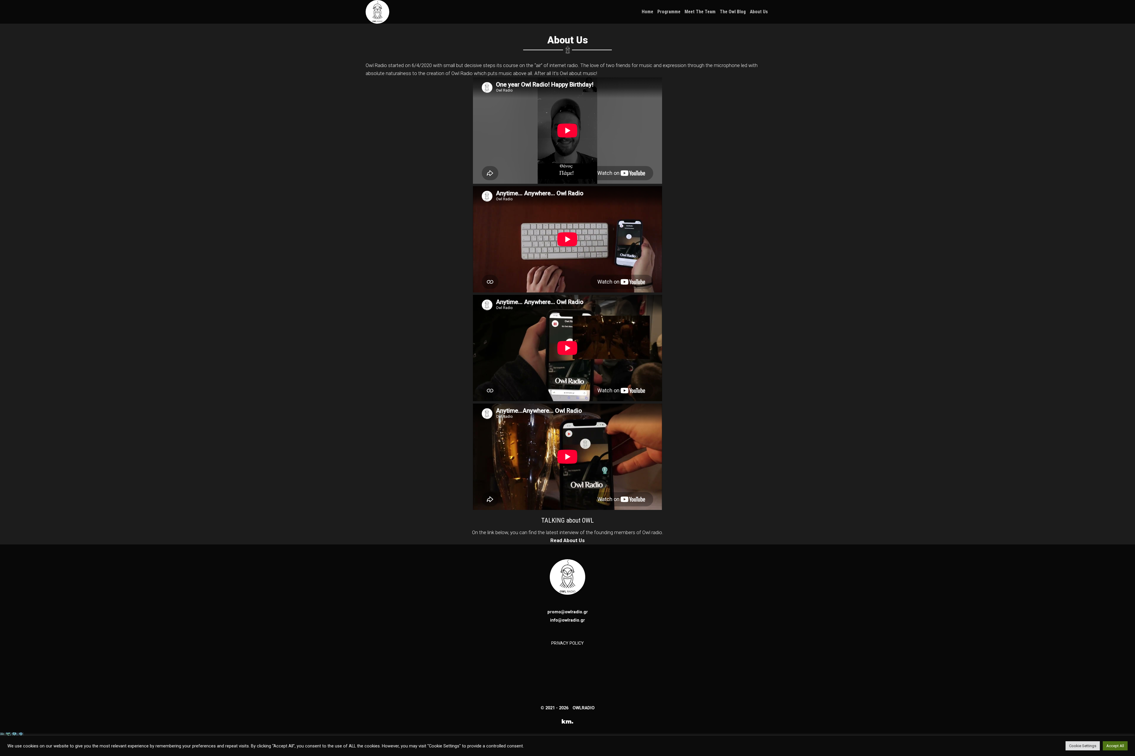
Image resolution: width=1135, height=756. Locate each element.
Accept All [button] (1115, 746)
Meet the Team (700, 11)
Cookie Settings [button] (1082, 746)
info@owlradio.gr (567, 620)
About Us (759, 11)
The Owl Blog (733, 11)
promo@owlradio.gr (567, 611)
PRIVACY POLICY (567, 643)
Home (647, 11)
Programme (668, 11)
